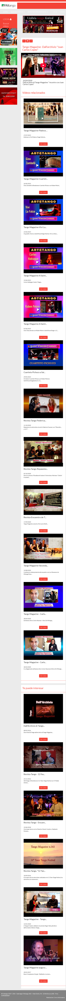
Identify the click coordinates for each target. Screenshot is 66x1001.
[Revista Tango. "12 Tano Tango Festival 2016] (43, 853)
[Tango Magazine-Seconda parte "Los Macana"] (43, 548)
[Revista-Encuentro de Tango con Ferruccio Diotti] (43, 500)
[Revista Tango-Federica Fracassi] (43, 403)
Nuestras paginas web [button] (37, 12)
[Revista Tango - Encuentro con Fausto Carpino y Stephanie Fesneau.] (43, 805)
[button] (43, 113)
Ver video (43, 144)
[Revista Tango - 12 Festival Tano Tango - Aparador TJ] (43, 757)
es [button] (55, 12)
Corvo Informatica (59, 997)
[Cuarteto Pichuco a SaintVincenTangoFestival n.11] (43, 355)
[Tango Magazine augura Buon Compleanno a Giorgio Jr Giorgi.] (43, 950)
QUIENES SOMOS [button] (17, 12)
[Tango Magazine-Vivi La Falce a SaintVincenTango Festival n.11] (43, 210)
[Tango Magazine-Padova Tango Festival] (43, 113)
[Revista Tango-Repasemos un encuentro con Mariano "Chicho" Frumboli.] (43, 452)
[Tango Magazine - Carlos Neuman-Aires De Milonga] (43, 645)
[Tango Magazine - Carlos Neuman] (43, 597)
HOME (6, 12)
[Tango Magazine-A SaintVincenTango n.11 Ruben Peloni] (43, 307)
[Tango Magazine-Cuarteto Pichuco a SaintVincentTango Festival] (43, 162)
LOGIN (62, 12)
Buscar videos (6, 24)
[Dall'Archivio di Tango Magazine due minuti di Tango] (43, 709)
